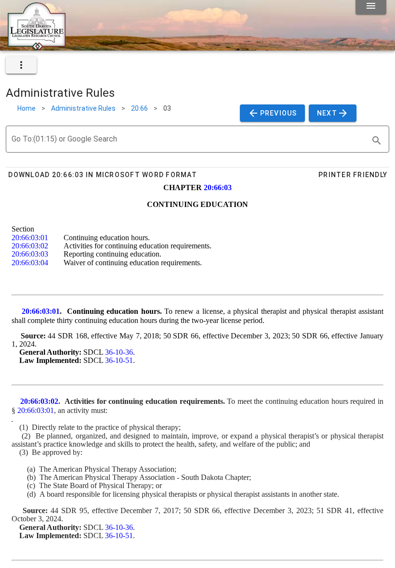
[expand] (21, 65)
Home (26, 108)
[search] (376, 140)
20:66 (139, 108)
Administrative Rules (83, 108)
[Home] (37, 46)
